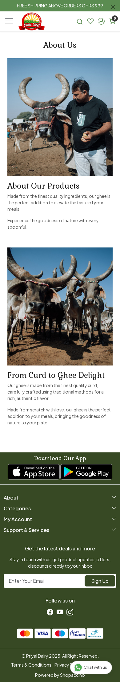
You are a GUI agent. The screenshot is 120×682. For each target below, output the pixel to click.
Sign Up (100, 581)
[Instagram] (69, 612)
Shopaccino (72, 675)
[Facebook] (50, 612)
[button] (101, 21)
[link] (79, 21)
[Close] (113, 7)
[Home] (32, 21)
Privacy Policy (68, 665)
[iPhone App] (34, 472)
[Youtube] (60, 612)
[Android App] (86, 472)
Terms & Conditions (31, 665)
